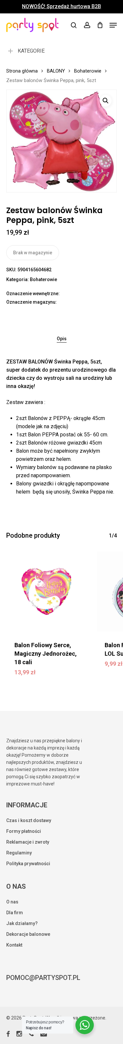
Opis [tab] (62, 338)
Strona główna (22, 71)
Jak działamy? (22, 923)
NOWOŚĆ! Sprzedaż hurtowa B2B (61, 6)
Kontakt (14, 945)
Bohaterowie (87, 71)
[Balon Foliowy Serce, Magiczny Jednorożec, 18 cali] (46, 591)
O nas (12, 901)
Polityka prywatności (28, 863)
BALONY (56, 71)
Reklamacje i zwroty (27, 842)
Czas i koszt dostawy (28, 820)
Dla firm (14, 912)
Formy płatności (23, 831)
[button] (113, 25)
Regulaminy (19, 852)
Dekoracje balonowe (28, 934)
